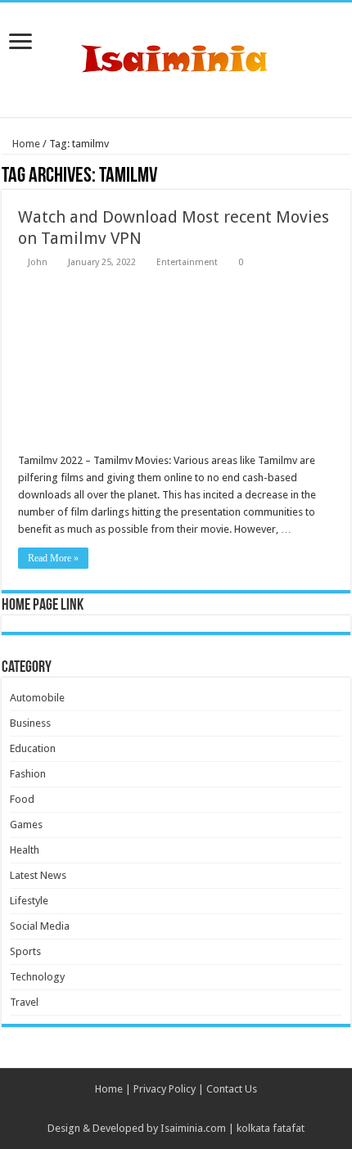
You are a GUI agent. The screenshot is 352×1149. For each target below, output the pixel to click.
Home (25, 143)
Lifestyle (29, 900)
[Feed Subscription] (345, 176)
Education (33, 748)
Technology (37, 977)
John (37, 262)
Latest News (38, 875)
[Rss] (175, 1109)
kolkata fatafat (271, 1128)
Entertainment (187, 262)
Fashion (28, 774)
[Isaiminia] (176, 56)
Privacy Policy (164, 1089)
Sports (25, 951)
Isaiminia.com (193, 1128)
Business (30, 723)
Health (24, 850)
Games (26, 824)
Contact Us (231, 1089)
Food (22, 799)
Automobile (37, 698)
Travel (24, 1002)
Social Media (40, 926)
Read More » (53, 558)
